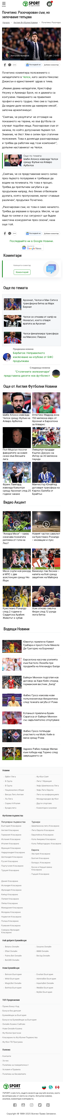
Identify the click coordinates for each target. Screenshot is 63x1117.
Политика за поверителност (15, 1065)
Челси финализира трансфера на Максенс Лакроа (40, 335)
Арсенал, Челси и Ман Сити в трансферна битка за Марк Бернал (40, 303)
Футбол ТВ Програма (12, 1042)
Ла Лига (9, 799)
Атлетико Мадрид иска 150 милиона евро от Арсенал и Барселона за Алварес (45, 419)
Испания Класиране (10, 839)
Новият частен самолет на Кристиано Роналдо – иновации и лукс (46, 536)
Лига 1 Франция (44, 781)
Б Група (8, 781)
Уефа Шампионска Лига (48, 785)
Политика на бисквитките (14, 1074)
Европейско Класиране (42, 834)
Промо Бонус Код (10, 1006)
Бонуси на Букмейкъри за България (19, 1019)
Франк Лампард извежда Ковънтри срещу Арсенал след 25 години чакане (17, 489)
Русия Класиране (9, 861)
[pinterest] (48, 1105)
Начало (6, 22)
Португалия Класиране (12, 866)
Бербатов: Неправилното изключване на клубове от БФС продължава (33, 357)
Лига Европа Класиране (43, 830)
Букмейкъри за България (14, 1015)
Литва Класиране (9, 903)
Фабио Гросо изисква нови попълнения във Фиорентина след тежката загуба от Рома (40, 699)
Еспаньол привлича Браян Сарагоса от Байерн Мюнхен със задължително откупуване (41, 716)
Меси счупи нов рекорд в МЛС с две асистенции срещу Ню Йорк (17, 575)
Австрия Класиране (41, 853)
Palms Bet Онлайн (13, 955)
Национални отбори (14, 790)
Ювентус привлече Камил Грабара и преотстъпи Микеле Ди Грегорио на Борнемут (41, 645)
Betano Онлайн (12, 946)
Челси (26, 77)
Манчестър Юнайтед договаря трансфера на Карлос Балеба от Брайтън (46, 489)
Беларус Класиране (41, 862)
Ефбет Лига (10, 776)
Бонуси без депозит (11, 1010)
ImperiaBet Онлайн (45, 983)
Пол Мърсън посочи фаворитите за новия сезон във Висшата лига (15, 454)
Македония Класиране (12, 907)
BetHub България (13, 987)
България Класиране (11, 826)
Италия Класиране (10, 843)
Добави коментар (51, 65)
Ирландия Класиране (11, 890)
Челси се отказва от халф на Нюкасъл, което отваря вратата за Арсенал (39, 320)
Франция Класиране (11, 848)
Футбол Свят (43, 776)
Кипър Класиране (9, 894)
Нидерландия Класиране (13, 852)
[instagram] (31, 1105)
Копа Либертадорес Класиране (46, 843)
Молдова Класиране (11, 912)
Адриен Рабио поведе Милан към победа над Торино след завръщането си (40, 752)
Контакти (6, 1056)
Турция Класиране (10, 870)
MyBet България (44, 992)
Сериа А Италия (12, 803)
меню (4, 6)
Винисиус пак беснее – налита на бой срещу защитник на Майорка (45, 574)
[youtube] (23, 1105)
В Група (8, 785)
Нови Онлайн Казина (12, 1028)
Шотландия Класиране (12, 857)
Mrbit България (12, 978)
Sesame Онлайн (44, 946)
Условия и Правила (11, 1069)
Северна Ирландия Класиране (10, 931)
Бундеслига (10, 808)
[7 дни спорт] (31, 3)
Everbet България (45, 974)
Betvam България (13, 974)
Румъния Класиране (11, 925)
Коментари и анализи (47, 808)
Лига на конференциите (48, 794)
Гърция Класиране (40, 874)
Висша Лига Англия (14, 794)
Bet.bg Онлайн (43, 955)
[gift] (49, 4)
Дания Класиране (9, 881)
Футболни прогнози (11, 1033)
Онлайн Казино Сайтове (13, 1024)
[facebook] (14, 1105)
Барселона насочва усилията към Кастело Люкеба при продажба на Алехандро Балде (41, 663)
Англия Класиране (10, 830)
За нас (5, 1060)
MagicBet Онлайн (13, 983)
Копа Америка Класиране (44, 839)
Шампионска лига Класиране (45, 826)
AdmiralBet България (46, 978)
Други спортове (44, 803)
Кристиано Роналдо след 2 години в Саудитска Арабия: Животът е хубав (14, 613)
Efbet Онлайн (11, 951)
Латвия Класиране (10, 899)
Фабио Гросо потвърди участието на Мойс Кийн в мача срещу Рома (38, 734)
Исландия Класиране (11, 885)
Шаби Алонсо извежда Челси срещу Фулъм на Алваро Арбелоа (16, 418)
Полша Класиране (10, 921)
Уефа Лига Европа (45, 790)
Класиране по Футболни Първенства (19, 1037)
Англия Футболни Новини (26, 22)
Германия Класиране (11, 834)
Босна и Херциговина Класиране (42, 868)
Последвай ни (35, 65)
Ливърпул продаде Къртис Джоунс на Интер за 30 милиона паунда (44, 454)
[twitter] (39, 1105)
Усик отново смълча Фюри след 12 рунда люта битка (44, 611)
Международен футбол (47, 799)
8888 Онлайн (43, 951)
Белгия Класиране (40, 858)
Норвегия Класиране (11, 916)
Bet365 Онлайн (12, 960)
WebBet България (45, 987)
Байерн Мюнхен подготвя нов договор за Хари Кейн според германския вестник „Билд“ (40, 681)
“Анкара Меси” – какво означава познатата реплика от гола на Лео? (16, 538)
